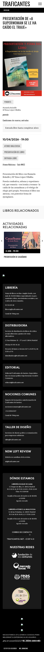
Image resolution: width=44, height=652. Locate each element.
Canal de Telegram (12, 314)
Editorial (12, 367)
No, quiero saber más (31, 640)
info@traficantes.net (22, 535)
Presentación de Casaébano (15, 256)
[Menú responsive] (40, 4)
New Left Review (18, 451)
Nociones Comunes (20, 394)
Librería (11, 287)
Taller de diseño (18, 427)
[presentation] (1, 240)
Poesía (5, 115)
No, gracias (23, 648)
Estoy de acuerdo (10, 648)
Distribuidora (16, 325)
